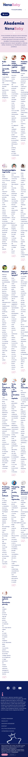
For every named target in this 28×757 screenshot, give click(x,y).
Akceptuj (4, 754)
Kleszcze (5, 272)
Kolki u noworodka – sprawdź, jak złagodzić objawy (6, 68)
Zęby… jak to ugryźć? (14, 273)
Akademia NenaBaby (7, 723)
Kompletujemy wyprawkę (7, 171)
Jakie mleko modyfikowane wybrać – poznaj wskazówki (17, 67)
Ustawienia (12, 754)
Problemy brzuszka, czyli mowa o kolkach (6, 491)
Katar (23, 170)
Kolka (13, 170)
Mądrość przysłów (24, 272)
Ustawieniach (15, 752)
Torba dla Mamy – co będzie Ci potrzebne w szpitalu (15, 391)
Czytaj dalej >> (4, 100)
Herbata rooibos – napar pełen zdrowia (24, 66)
